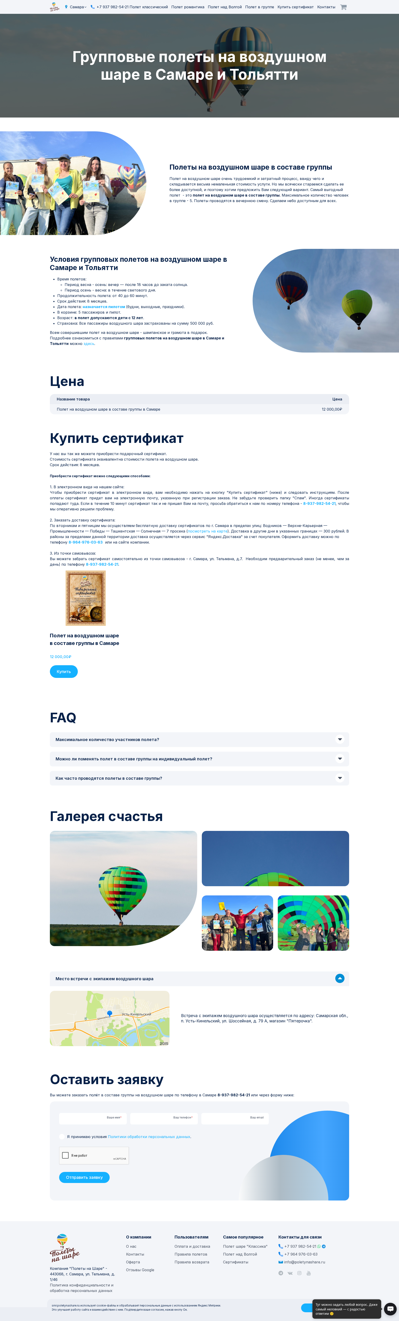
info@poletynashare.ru (304, 1262)
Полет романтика (188, 7)
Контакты (326, 7)
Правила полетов (191, 1254)
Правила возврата (192, 1262)
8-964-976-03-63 (86, 542)
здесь (89, 343)
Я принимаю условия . (129, 1136)
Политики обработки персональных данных (149, 1136)
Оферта (133, 1262)
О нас (131, 1246)
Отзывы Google (140, 1270)
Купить (64, 671)
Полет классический (149, 7)
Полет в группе (260, 7)
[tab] (199, 739)
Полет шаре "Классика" (245, 1246)
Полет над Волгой (225, 7)
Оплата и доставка (192, 1246)
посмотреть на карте (207, 531)
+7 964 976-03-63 (300, 1254)
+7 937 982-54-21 (113, 7)
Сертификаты (235, 1262)
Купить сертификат (296, 7)
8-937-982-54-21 (319, 503)
